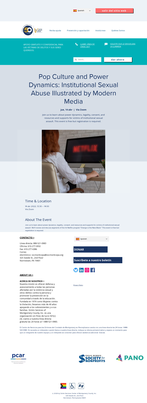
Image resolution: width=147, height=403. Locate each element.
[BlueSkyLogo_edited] (76, 270)
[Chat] (106, 44)
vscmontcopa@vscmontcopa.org (47, 254)
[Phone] (76, 44)
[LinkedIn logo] (81, 270)
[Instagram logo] (87, 270)
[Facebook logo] (92, 270)
